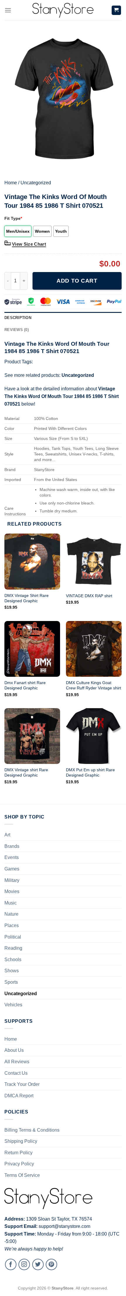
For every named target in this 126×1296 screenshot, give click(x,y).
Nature (11, 914)
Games (11, 868)
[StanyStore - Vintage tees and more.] (63, 10)
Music (10, 902)
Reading (13, 948)
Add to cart (77, 281)
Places (11, 925)
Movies (11, 891)
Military (11, 880)
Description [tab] (17, 317)
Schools (12, 959)
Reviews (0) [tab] (16, 330)
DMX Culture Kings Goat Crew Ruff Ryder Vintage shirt (93, 685)
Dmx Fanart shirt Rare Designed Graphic (25, 685)
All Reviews (16, 1061)
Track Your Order (22, 1084)
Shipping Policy (20, 1141)
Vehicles (13, 1004)
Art (7, 834)
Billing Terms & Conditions (31, 1130)
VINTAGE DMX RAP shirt (89, 596)
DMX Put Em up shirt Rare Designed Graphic (90, 772)
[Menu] (7, 10)
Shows (11, 970)
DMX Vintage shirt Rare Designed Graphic (26, 772)
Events (11, 857)
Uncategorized (36, 182)
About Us (14, 1050)
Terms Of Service (22, 1175)
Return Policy (18, 1152)
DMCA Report (18, 1095)
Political (12, 936)
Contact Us (16, 1073)
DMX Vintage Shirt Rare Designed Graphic (26, 598)
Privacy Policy (19, 1163)
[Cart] (116, 10)
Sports (11, 982)
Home (10, 182)
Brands (11, 846)
